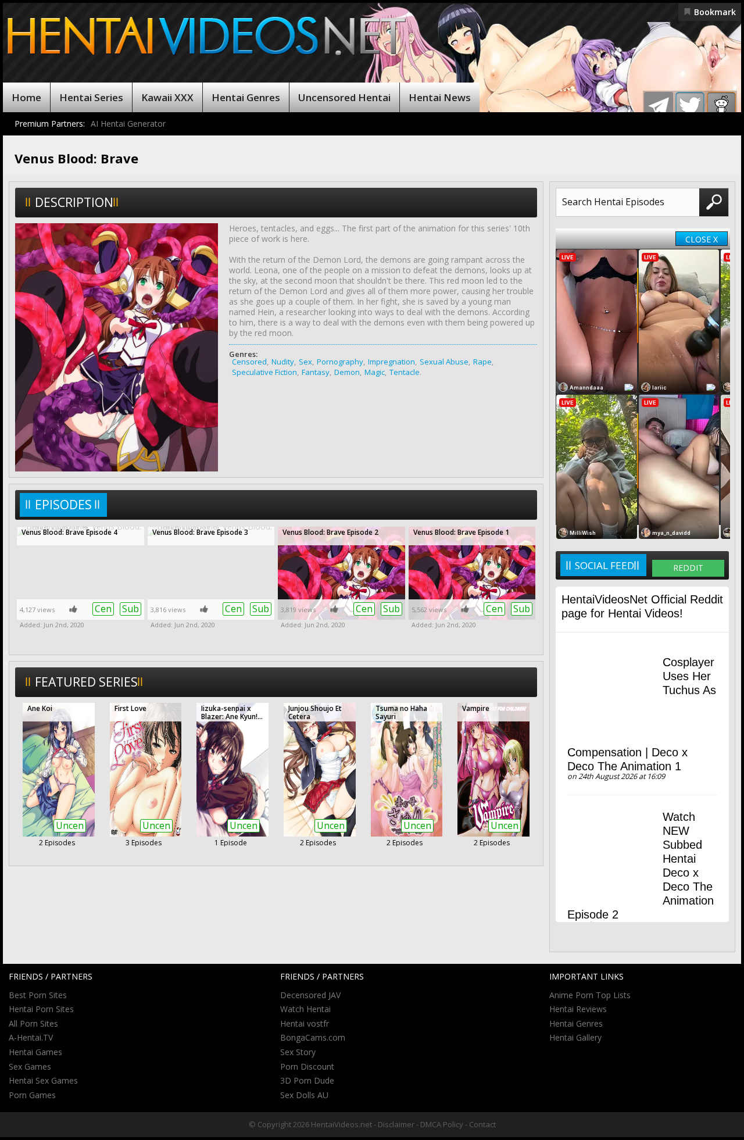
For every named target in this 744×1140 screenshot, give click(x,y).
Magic (374, 372)
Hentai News (440, 97)
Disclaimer (396, 1124)
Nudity (282, 361)
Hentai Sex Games (43, 1080)
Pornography (340, 361)
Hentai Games (35, 1051)
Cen (103, 608)
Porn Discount (307, 1066)
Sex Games (30, 1066)
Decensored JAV (310, 994)
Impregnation (391, 361)
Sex (305, 361)
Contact (482, 1124)
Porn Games (32, 1094)
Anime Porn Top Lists (590, 994)
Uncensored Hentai (344, 97)
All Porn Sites (33, 1023)
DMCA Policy (441, 1124)
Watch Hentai (305, 1008)
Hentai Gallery (575, 1037)
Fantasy (316, 372)
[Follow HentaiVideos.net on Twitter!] (689, 106)
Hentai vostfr (304, 1023)
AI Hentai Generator (128, 123)
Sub (130, 608)
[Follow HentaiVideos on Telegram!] (658, 106)
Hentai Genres (246, 97)
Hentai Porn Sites (41, 1008)
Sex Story (298, 1051)
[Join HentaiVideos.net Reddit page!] (721, 106)
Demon (347, 372)
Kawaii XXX (167, 97)
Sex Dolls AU (304, 1094)
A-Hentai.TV (31, 1037)
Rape (482, 361)
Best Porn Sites (38, 994)
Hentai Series (91, 97)
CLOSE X (701, 239)
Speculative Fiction (264, 372)
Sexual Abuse (444, 361)
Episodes (63, 504)
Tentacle (404, 372)
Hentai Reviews (578, 1008)
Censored (249, 361)
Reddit (688, 567)
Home (26, 97)
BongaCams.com (312, 1037)
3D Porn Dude (307, 1080)
